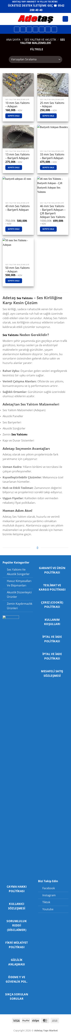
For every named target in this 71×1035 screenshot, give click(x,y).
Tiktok (46, 902)
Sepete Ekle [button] (14, 115)
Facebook (48, 888)
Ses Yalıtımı (25, 298)
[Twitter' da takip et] (35, 29)
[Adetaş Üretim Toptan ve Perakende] (35, 18)
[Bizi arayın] (48, 29)
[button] (5, 19)
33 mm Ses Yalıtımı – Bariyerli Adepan (52, 156)
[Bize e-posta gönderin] (42, 29)
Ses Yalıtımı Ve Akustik (40, 40)
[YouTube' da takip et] (54, 29)
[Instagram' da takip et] (23, 29)
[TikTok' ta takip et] (29, 29)
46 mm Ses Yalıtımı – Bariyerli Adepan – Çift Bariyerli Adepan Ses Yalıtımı (52, 211)
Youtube (47, 909)
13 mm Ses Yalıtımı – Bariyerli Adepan (17, 156)
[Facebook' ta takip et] (17, 29)
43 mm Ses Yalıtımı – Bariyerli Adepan (17, 208)
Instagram (49, 895)
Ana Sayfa (13, 40)
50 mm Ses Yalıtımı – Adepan (17, 269)
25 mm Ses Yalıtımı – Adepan (52, 104)
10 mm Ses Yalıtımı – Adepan (17, 104)
